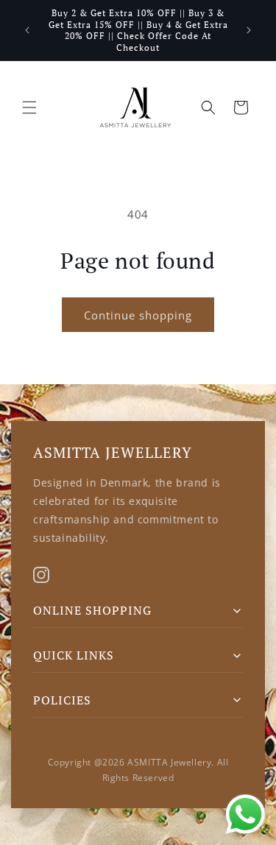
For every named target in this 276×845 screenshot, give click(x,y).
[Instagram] (41, 575)
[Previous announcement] (27, 30)
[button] (29, 107)
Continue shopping (138, 315)
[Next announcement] (249, 30)
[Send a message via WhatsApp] (245, 814)
